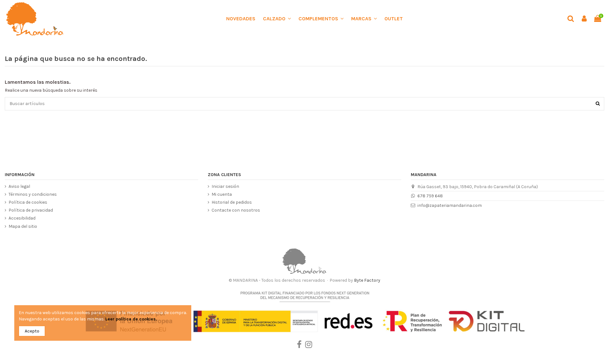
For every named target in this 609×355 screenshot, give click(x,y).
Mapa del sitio (23, 226)
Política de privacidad (31, 210)
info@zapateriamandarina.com (449, 205)
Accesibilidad (22, 218)
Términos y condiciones (33, 194)
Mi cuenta (222, 194)
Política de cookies (28, 202)
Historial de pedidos (232, 202)
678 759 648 (430, 196)
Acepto (32, 331)
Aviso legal (19, 186)
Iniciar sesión (225, 186)
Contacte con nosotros (236, 210)
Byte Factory (367, 280)
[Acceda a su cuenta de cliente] (584, 19)
